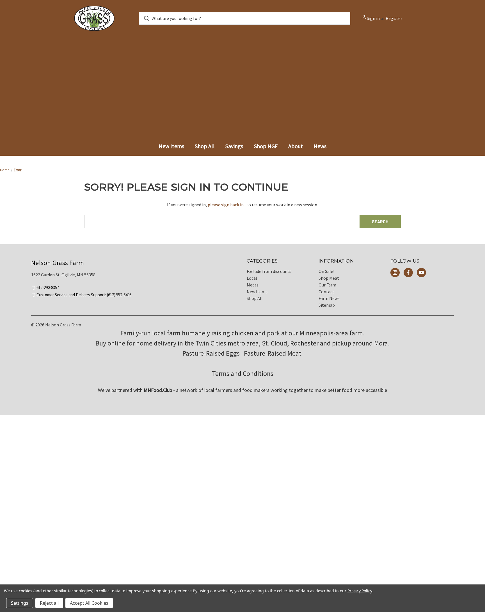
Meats (252, 289)
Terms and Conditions (242, 377)
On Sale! (326, 275)
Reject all (49, 603)
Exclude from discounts (269, 275)
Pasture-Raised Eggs (211, 357)
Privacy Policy (359, 590)
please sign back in (226, 209)
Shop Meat (329, 282)
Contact (326, 296)
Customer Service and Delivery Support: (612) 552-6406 (83, 298)
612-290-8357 (47, 291)
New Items (257, 296)
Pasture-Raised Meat (273, 357)
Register (394, 18)
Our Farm (327, 289)
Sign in (373, 18)
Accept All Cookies (89, 603)
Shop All (255, 302)
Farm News (329, 302)
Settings (19, 603)
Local (252, 282)
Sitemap (327, 309)
